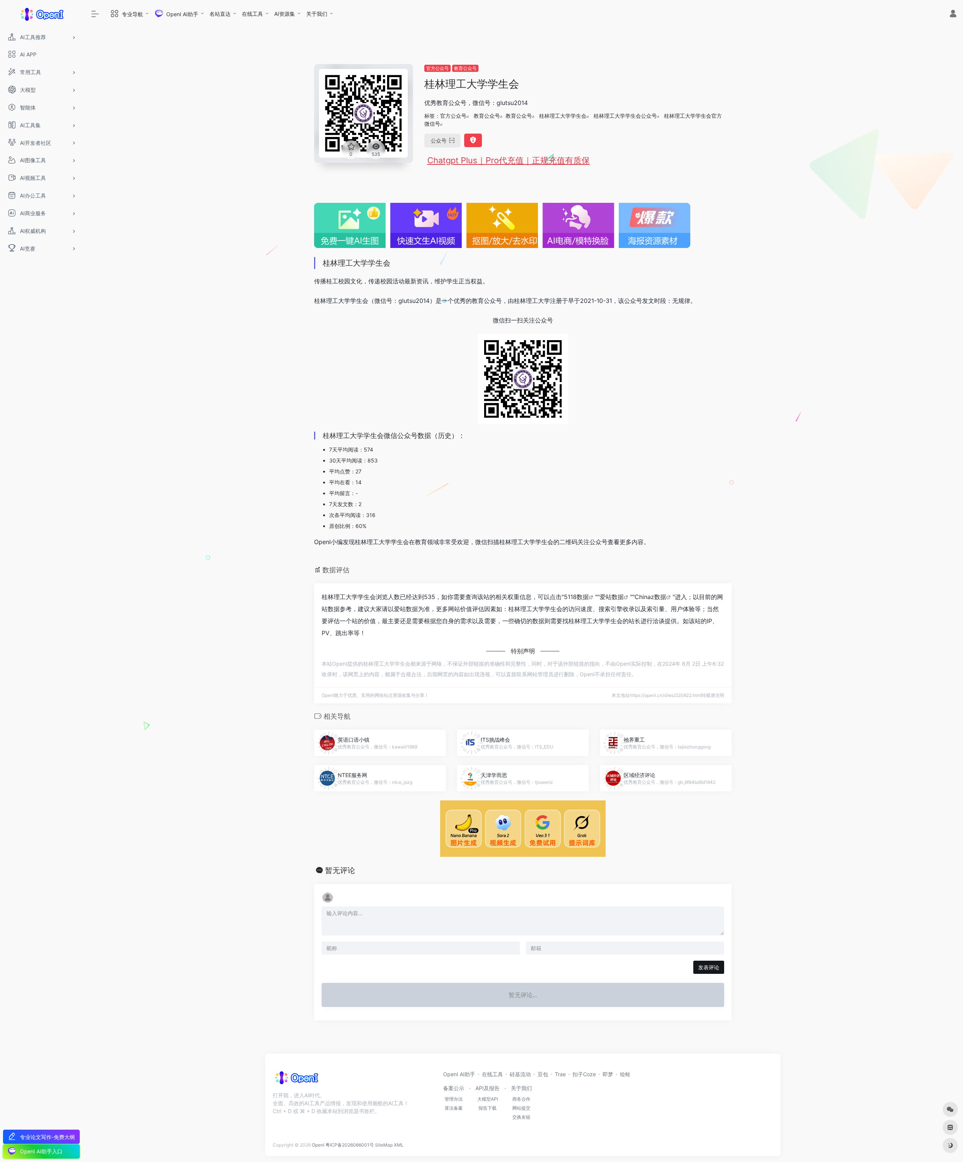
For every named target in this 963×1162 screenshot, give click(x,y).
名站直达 (220, 14)
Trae (560, 1074)
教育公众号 (465, 68)
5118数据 (576, 597)
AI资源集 (284, 14)
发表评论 (708, 967)
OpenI (318, 1145)
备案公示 (453, 1088)
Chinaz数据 (650, 597)
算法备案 (454, 1108)
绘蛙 (625, 1074)
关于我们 (316, 14)
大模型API (487, 1099)
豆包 (543, 1074)
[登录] (953, 14)
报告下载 (487, 1108)
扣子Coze (584, 1074)
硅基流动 (520, 1074)
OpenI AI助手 (459, 1074)
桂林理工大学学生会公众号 (625, 116)
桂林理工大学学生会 (562, 116)
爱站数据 (612, 597)
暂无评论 (340, 870)
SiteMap (384, 1145)
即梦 (608, 1074)
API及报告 (487, 1088)
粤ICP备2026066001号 (349, 1145)
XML (399, 1145)
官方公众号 (437, 68)
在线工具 (252, 14)
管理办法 (454, 1099)
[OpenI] (296, 1080)
